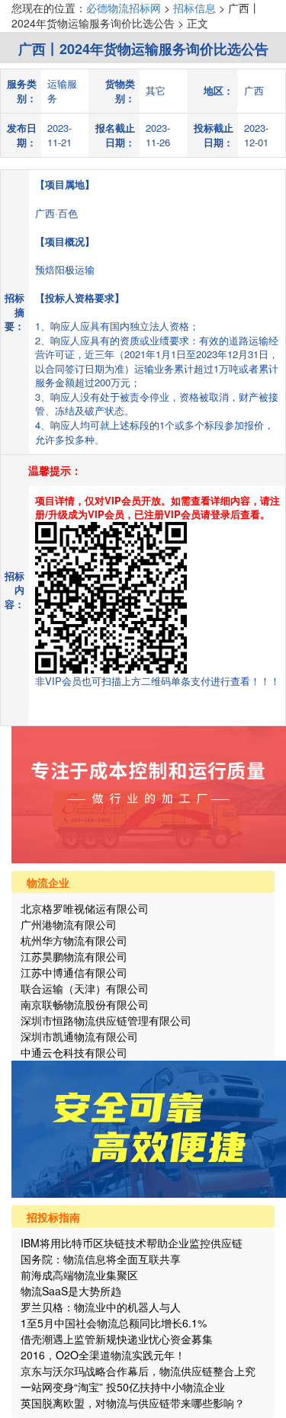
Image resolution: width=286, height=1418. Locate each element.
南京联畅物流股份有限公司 (85, 1004)
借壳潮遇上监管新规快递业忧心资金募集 (117, 1338)
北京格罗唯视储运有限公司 (85, 908)
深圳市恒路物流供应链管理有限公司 (106, 1020)
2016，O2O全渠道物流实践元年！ (103, 1354)
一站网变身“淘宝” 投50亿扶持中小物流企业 (123, 1386)
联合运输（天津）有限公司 (85, 988)
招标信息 (194, 7)
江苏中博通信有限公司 (74, 972)
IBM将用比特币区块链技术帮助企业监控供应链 (132, 1242)
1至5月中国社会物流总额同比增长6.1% (114, 1322)
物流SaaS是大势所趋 (71, 1290)
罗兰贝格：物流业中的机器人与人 (101, 1306)
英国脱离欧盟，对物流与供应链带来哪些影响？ (133, 1402)
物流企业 (48, 882)
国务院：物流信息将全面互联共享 (101, 1258)
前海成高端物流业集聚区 (79, 1274)
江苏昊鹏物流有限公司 (74, 956)
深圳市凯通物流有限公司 (79, 1036)
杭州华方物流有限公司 (74, 940)
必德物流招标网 (125, 7)
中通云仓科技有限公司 (74, 1052)
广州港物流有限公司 (69, 924)
